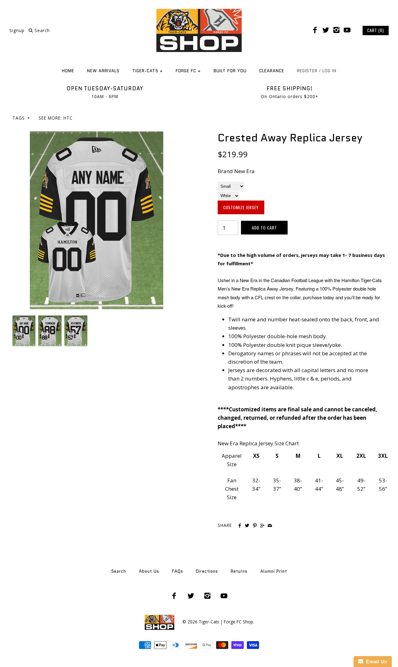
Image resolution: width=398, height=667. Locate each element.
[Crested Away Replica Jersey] (96, 135)
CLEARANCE (271, 71)
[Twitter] (325, 30)
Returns (239, 571)
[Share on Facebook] (240, 526)
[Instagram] (336, 30)
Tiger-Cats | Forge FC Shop (226, 622)
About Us (149, 571)
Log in (329, 71)
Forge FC (188, 71)
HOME (68, 71)
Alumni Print (273, 571)
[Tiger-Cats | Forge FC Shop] (199, 10)
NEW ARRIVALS (103, 71)
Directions (207, 571)
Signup (17, 30)
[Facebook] (315, 30)
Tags (21, 118)
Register (307, 71)
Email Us (375, 661)
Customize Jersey (241, 207)
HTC (68, 118)
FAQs (177, 571)
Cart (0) (375, 30)
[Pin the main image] (255, 526)
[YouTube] (347, 30)
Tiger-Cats (147, 71)
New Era (244, 171)
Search (118, 571)
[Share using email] (270, 526)
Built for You (230, 71)
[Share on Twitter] (247, 526)
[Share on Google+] (262, 526)
